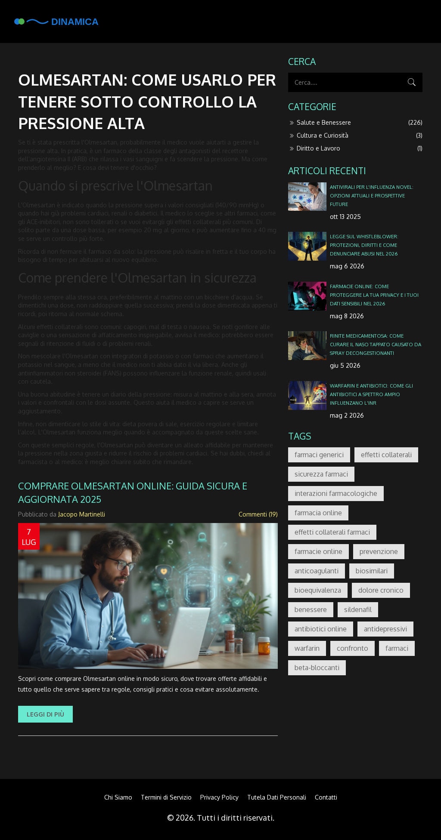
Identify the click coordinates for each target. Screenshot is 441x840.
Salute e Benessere (359, 122)
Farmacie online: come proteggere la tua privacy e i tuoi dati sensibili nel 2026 (374, 295)
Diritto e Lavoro (359, 148)
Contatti (326, 797)
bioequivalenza (318, 590)
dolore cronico (381, 590)
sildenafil (358, 609)
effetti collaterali (386, 454)
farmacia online (318, 512)
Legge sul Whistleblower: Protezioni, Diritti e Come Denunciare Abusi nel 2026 (364, 245)
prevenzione (379, 551)
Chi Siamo (118, 797)
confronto (352, 648)
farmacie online (318, 551)
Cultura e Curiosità (359, 135)
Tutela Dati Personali (276, 797)
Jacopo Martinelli (81, 514)
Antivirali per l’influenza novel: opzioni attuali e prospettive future (371, 195)
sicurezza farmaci (321, 474)
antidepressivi (385, 629)
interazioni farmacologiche (336, 493)
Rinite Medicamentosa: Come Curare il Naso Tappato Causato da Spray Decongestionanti (375, 344)
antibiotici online (321, 629)
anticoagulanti (317, 570)
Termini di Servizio (166, 797)
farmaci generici (319, 454)
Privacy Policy (219, 797)
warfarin (307, 648)
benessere (311, 609)
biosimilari (372, 570)
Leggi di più (45, 714)
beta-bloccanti (317, 667)
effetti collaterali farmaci (332, 532)
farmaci (396, 648)
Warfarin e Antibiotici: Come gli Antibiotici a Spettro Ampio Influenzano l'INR (371, 394)
